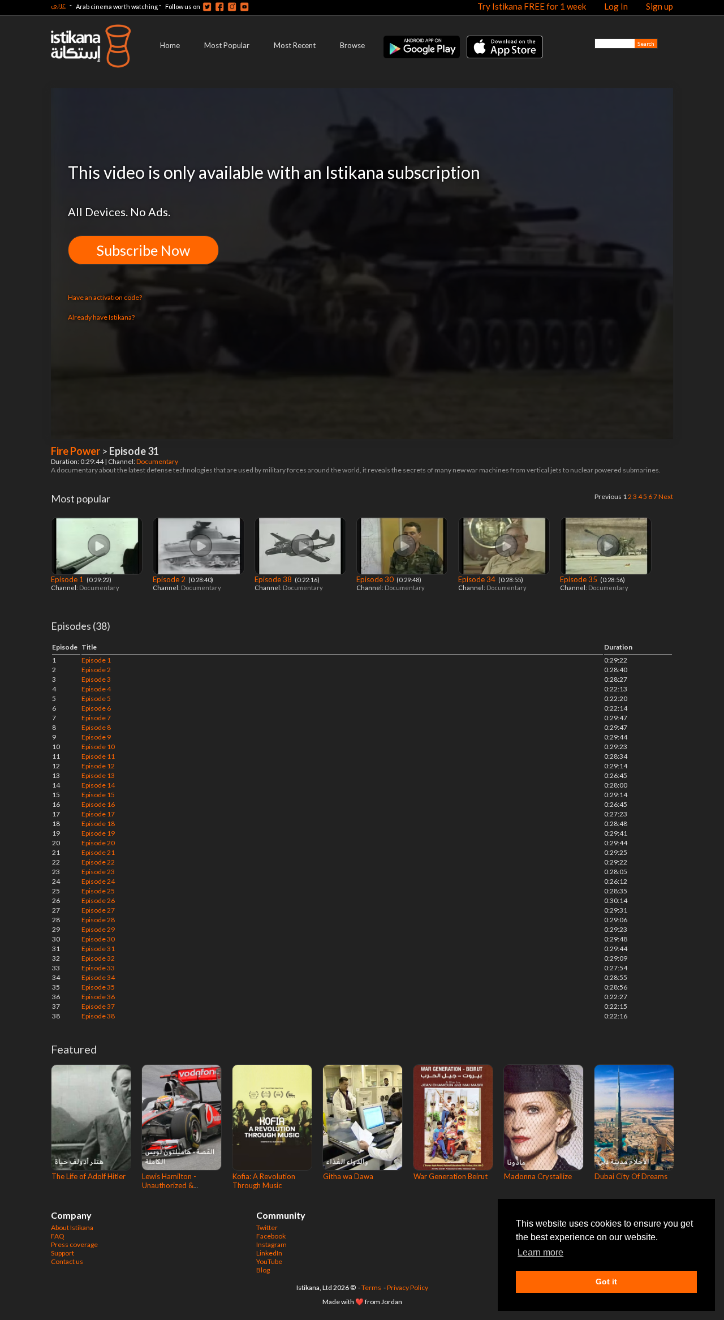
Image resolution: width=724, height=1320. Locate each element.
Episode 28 (98, 919)
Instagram (271, 1244)
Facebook (271, 1236)
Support (62, 1253)
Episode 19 (98, 833)
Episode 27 (98, 910)
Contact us (67, 1261)
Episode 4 (96, 689)
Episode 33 (98, 968)
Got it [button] (606, 1281)
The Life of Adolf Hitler (88, 1176)
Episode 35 (579, 579)
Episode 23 (98, 871)
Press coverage (74, 1244)
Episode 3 (96, 679)
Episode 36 (98, 996)
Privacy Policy (407, 1287)
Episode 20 (98, 843)
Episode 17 (98, 814)
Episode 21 (98, 852)
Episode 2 (170, 579)
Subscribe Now (143, 250)
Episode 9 (96, 737)
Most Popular (226, 45)
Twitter (267, 1227)
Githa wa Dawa (348, 1176)
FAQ (57, 1236)
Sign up (659, 6)
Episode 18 (98, 823)
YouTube (269, 1261)
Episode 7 (96, 717)
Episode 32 (98, 958)
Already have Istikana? (101, 317)
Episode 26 (98, 900)
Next (665, 496)
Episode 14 (98, 785)
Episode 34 (477, 579)
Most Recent (295, 45)
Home (170, 45)
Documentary (157, 461)
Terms (371, 1287)
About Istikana (72, 1227)
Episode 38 (274, 579)
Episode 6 (96, 708)
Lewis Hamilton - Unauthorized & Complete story (169, 1185)
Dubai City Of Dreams (630, 1176)
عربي (58, 5)
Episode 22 (98, 862)
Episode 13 (98, 775)
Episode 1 (68, 579)
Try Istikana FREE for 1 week (531, 6)
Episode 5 (96, 698)
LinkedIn (269, 1253)
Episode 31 (98, 948)
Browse (352, 45)
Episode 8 (96, 727)
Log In (616, 6)
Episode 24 (98, 881)
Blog (263, 1270)
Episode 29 (98, 929)
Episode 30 (375, 579)
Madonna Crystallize (538, 1176)
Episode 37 (98, 1006)
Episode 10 (98, 746)
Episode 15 (98, 794)
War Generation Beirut (450, 1176)
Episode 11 (98, 756)
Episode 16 (98, 804)
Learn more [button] (540, 1252)
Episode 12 (98, 766)
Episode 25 (98, 891)
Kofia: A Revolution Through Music (263, 1181)
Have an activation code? (105, 297)
